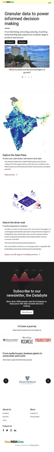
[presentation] (5, 380)
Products (10, 42)
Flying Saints (34, 445)
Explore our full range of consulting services (21, 254)
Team (5, 420)
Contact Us (34, 413)
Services (22, 42)
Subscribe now (27, 312)
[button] (22, 77)
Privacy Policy (34, 417)
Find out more (10, 175)
